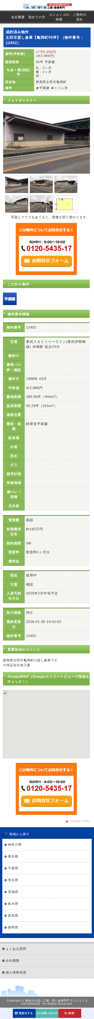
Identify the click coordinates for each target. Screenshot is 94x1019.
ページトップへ (80, 821)
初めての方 (36, 17)
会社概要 (18, 17)
